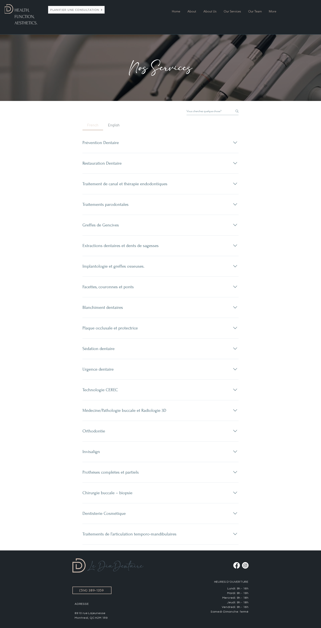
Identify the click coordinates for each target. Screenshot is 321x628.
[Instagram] (245, 565)
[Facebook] (236, 565)
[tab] (92, 125)
